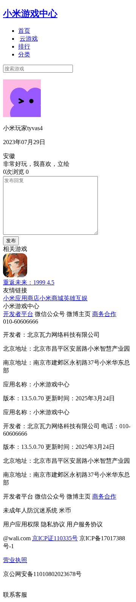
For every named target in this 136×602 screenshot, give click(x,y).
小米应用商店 (21, 298)
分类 (24, 54)
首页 (24, 30)
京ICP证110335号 (55, 538)
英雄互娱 (75, 298)
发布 (11, 240)
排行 (24, 46)
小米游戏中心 (30, 13)
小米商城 (51, 298)
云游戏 (29, 38)
